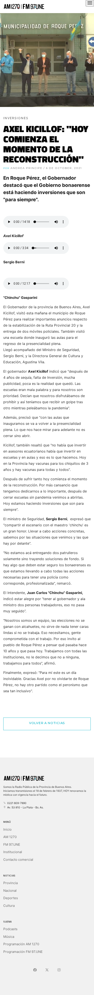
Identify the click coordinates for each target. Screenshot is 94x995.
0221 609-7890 (16, 803)
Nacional (10, 890)
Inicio (7, 829)
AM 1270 (10, 837)
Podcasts (10, 929)
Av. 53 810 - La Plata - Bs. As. (25, 807)
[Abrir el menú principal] (90, 3)
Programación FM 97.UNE (23, 952)
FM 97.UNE (11, 844)
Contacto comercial (18, 859)
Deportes (10, 898)
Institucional (12, 852)
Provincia (10, 883)
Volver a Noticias (47, 723)
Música (8, 937)
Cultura (9, 906)
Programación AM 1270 (21, 944)
